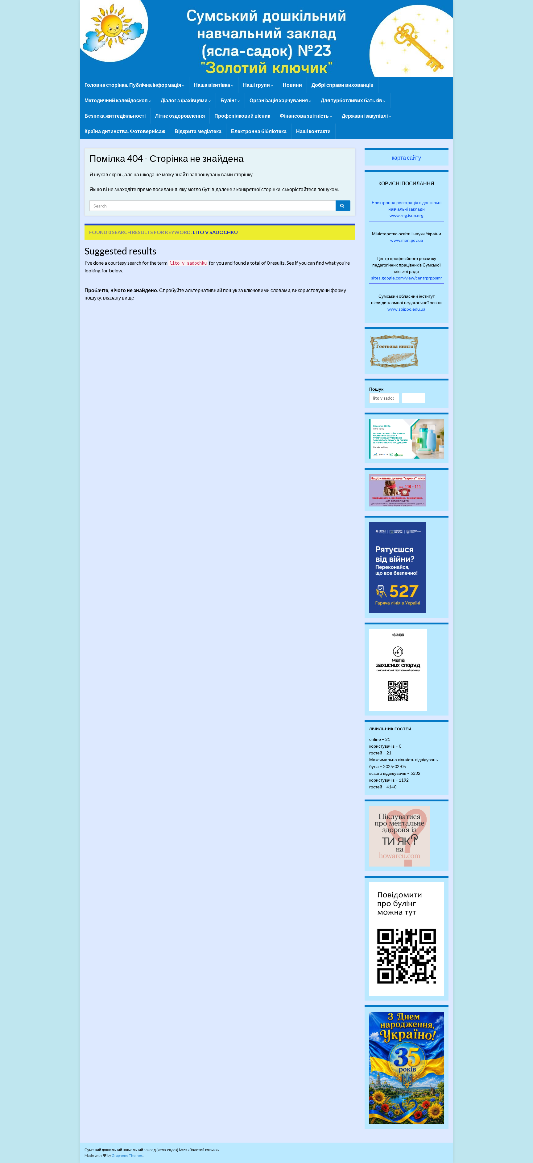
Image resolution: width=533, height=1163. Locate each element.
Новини (292, 85)
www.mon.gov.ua (406, 240)
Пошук (376, 389)
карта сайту (406, 157)
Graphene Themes (127, 1155)
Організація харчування (279, 100)
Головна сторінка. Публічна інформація (133, 85)
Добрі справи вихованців (343, 85)
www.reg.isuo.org (407, 215)
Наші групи (257, 85)
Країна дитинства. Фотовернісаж (125, 131)
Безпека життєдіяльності (115, 116)
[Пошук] (413, 398)
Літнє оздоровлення (180, 116)
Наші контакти (313, 131)
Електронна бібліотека (259, 131)
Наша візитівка (212, 85)
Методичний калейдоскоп (117, 100)
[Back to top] (519, 1149)
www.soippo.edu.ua (406, 309)
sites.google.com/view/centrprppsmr (406, 277)
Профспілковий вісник (242, 116)
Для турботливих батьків (352, 100)
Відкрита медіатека (198, 131)
